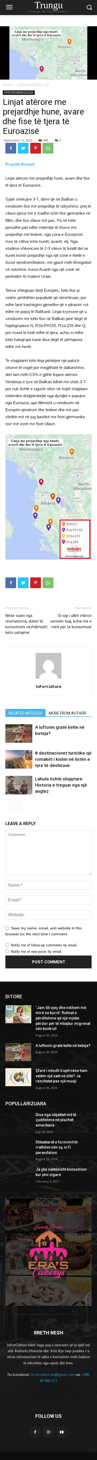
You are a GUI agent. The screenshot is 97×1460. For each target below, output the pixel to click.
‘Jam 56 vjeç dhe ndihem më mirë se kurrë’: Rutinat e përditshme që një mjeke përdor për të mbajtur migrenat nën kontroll (63, 1018)
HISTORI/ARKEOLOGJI (33, 85)
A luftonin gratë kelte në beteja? (63, 1045)
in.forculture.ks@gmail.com (52, 1374)
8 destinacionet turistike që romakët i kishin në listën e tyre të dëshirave (63, 759)
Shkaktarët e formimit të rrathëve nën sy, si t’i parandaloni (57, 1147)
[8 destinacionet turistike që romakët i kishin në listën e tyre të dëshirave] (18, 759)
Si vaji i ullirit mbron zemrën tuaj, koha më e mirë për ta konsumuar (71, 621)
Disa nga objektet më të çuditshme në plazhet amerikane (56, 1120)
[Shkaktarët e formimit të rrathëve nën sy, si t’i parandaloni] (18, 1149)
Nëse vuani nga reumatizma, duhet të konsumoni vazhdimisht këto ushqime (26, 624)
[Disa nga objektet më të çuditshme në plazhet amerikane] (18, 1121)
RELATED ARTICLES (25, 713)
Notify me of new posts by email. (36, 952)
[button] (89, 7)
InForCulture (48, 686)
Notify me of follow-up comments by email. (44, 945)
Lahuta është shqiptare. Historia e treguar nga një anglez (61, 785)
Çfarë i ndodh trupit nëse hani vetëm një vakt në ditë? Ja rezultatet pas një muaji (61, 1075)
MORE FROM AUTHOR (67, 713)
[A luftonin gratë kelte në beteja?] (18, 733)
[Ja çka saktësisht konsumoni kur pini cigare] (18, 1176)
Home (7, 85)
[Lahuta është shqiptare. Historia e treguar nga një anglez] (18, 785)
